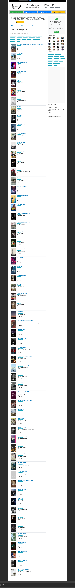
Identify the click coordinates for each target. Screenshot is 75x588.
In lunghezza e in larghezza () (24, 195)
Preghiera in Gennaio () (22, 80)
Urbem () (21, 507)
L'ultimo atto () (21, 168)
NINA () (19, 115)
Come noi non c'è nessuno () (25, 400)
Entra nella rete (20, 22)
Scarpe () (21, 418)
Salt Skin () (20, 53)
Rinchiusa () (21, 329)
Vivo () (19, 106)
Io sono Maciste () (21, 248)
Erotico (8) (23, 39)
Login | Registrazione (14, 0)
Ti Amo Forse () (22, 471)
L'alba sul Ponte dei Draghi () (23, 222)
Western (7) (29, 39)
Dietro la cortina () (21, 302)
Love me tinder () (21, 71)
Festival (52, 7)
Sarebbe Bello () (22, 453)
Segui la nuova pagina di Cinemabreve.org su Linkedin (22, 25)
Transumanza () (21, 239)
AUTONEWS (2, 584)
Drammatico (19, 54)
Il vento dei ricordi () (23, 569)
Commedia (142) (50, 56)
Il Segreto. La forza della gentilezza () (26, 365)
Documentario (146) (58, 54)
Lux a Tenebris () (22, 338)
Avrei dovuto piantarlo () (23, 231)
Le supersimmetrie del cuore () (24, 160)
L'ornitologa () (22, 533)
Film (46, 7)
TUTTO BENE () (21, 204)
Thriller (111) (56, 56)
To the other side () (22, 186)
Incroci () (21, 409)
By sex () (20, 257)
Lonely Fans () (22, 542)
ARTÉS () (20, 89)
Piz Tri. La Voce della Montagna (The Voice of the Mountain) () (30, 44)
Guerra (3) (18, 41)
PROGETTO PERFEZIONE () (23, 213)
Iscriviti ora (56, 31)
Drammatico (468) (50, 54)
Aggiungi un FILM (45, 12)
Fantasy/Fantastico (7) (36, 39)
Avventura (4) (13, 41)
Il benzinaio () (22, 489)
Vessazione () (22, 373)
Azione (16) (18, 39)
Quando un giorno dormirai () (25, 356)
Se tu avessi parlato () (23, 391)
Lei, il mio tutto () (22, 551)
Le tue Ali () (21, 444)
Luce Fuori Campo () (22, 62)
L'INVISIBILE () (22, 462)
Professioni (57, 7)
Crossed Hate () (21, 142)
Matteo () (20, 177)
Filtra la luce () (21, 266)
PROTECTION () (22, 436)
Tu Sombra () (22, 347)
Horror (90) (62, 56)
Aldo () (20, 382)
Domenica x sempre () (23, 524)
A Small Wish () (21, 151)
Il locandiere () (21, 124)
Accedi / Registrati (16, 12)
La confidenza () (21, 275)
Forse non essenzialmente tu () (25, 480)
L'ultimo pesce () (21, 133)
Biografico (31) (13, 39)
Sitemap (1, 585)
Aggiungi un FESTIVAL (30, 12)
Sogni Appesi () (21, 97)
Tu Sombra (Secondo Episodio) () (26, 320)
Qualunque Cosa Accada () (24, 516)
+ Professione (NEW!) (59, 12)
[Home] (16, 6)
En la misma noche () (22, 293)
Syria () (20, 498)
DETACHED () (21, 284)
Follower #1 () (22, 427)
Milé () (20, 311)
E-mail (49, 112)
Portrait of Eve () (22, 560)
